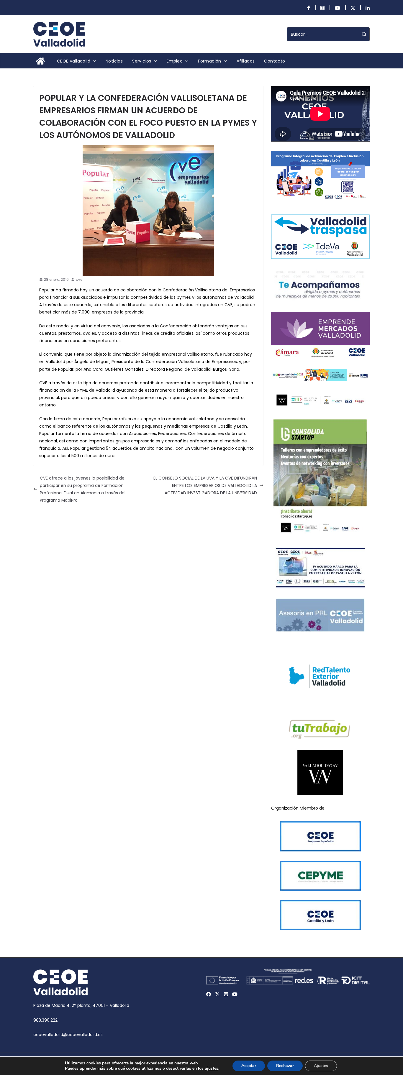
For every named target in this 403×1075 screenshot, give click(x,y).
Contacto (274, 61)
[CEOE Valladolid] (40, 61)
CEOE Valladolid (73, 61)
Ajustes (321, 1066)
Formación (209, 61)
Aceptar (248, 1066)
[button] (93, 61)
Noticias (114, 61)
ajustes (211, 1068)
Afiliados (246, 61)
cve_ (80, 279)
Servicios (141, 61)
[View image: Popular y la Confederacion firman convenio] (148, 210)
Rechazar (285, 1066)
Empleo (175, 61)
